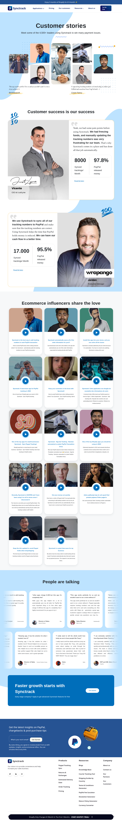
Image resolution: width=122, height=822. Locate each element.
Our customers (64, 8)
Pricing (51, 8)
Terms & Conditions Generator (86, 786)
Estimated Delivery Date (66, 781)
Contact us (107, 770)
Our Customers (107, 782)
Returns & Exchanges (63, 773)
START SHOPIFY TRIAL (80, 817)
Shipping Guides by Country (86, 779)
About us (91, 8)
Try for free (104, 8)
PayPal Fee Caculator (87, 792)
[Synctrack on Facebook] (10, 774)
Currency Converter (86, 805)
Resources (78, 8)
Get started (92, 690)
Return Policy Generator (88, 801)
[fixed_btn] (92, 817)
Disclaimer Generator (87, 797)
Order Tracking (64, 787)
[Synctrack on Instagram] (22, 774)
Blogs (81, 765)
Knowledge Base (85, 770)
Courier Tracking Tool (87, 774)
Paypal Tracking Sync (65, 766)
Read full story (79, 181)
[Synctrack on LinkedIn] (16, 774)
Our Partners (106, 775)
